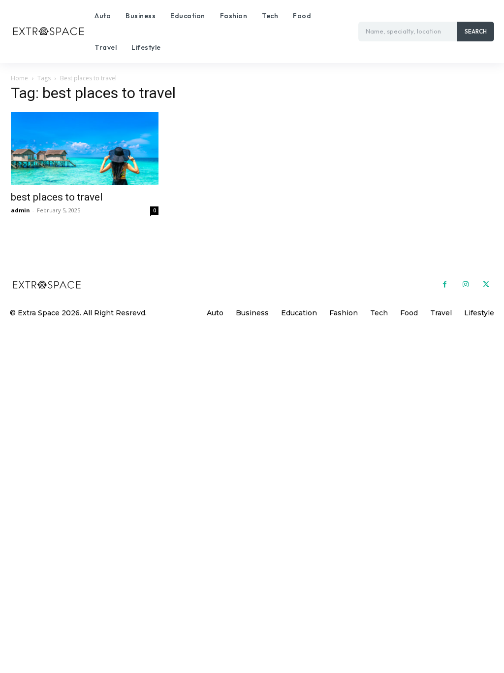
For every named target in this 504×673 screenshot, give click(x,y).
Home (19, 78)
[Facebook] (444, 285)
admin (20, 210)
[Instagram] (465, 285)
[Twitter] (486, 285)
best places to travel (57, 197)
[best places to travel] (84, 148)
